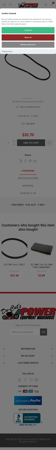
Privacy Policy (7, 51)
